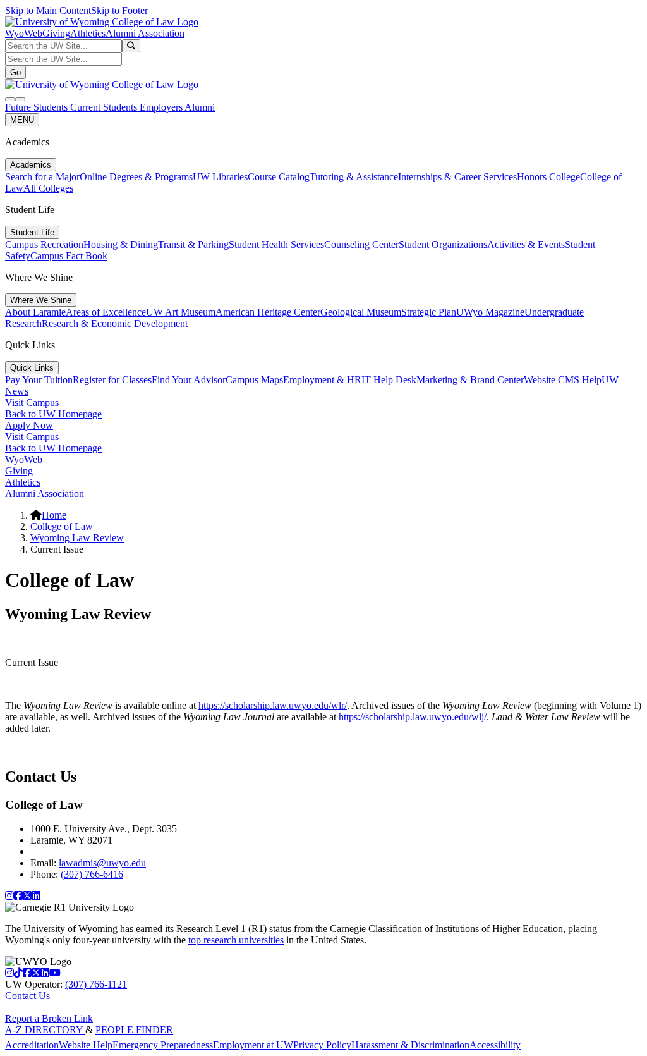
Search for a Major (42, 176)
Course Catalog (279, 176)
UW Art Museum (180, 312)
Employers (162, 107)
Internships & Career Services (457, 176)
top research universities (236, 940)
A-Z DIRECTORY (45, 1029)
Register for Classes (112, 379)
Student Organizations (443, 244)
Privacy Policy (322, 1045)
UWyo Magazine (490, 312)
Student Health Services (276, 244)
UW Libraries (220, 176)
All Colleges (48, 188)
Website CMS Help (563, 379)
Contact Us (27, 995)
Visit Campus (32, 402)
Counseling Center (361, 244)
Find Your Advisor (189, 379)
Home (54, 515)
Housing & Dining (120, 244)
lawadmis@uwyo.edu (102, 862)
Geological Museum (360, 312)
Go (15, 72)
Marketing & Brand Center (470, 379)
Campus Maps (254, 379)
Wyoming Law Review (77, 537)
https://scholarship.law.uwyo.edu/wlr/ (272, 705)
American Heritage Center (267, 312)
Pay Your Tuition (39, 379)
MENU (22, 120)
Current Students (105, 107)
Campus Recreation (44, 244)
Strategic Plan (428, 312)
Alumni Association (145, 33)
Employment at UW (253, 1045)
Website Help (85, 1045)
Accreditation (32, 1045)
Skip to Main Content (48, 10)
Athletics (88, 33)
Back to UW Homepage (53, 413)
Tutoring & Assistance (354, 176)
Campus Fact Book (68, 255)
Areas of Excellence (106, 312)
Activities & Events (526, 244)
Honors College (548, 176)
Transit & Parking (193, 244)
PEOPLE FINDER (134, 1029)
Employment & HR (322, 379)
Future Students (37, 107)
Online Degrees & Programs (136, 176)
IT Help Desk (388, 379)
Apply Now (29, 425)
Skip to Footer (119, 10)
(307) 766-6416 (92, 874)
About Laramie (35, 312)
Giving (56, 33)
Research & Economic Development (115, 323)
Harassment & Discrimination (410, 1045)
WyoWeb (23, 33)
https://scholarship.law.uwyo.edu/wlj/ (413, 716)
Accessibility (495, 1045)
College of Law (61, 526)
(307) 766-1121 (96, 984)
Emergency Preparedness (162, 1045)
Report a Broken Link (49, 1018)
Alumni (199, 107)
